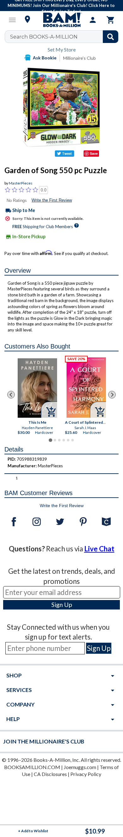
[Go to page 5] (68, 440)
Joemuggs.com (80, 767)
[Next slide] (112, 394)
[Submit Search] (110, 36)
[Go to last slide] (11, 394)
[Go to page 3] (59, 440)
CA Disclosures (50, 774)
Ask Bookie (44, 57)
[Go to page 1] (50, 440)
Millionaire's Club (79, 58)
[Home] (61, 20)
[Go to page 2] (55, 440)
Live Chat (99, 548)
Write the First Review (52, 200)
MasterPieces (20, 183)
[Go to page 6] (72, 440)
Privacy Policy (85, 774)
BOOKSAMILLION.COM (32, 767)
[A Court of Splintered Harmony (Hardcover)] (86, 387)
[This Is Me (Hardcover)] (37, 387)
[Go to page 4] (63, 440)
